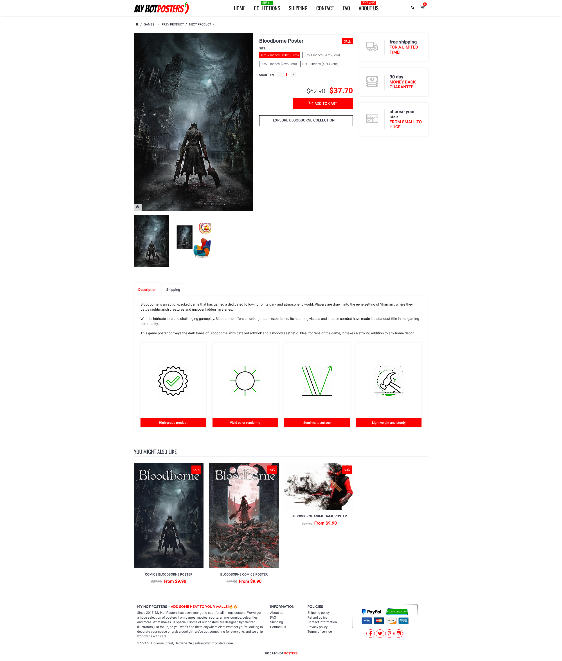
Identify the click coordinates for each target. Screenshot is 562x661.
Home (239, 8)
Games (149, 24)
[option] (151, 241)
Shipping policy (319, 613)
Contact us (278, 627)
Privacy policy (318, 627)
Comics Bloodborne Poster (169, 574)
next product (201, 24)
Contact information (322, 622)
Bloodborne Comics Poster (244, 574)
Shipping (298, 8)
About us (276, 613)
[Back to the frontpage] (137, 24)
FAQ (346, 8)
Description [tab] (147, 290)
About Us (368, 6)
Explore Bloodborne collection (304, 120)
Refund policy (317, 617)
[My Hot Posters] (161, 8)
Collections (267, 6)
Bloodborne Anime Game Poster (319, 516)
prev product (174, 24)
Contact (325, 8)
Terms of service (320, 632)
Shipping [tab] (173, 290)
